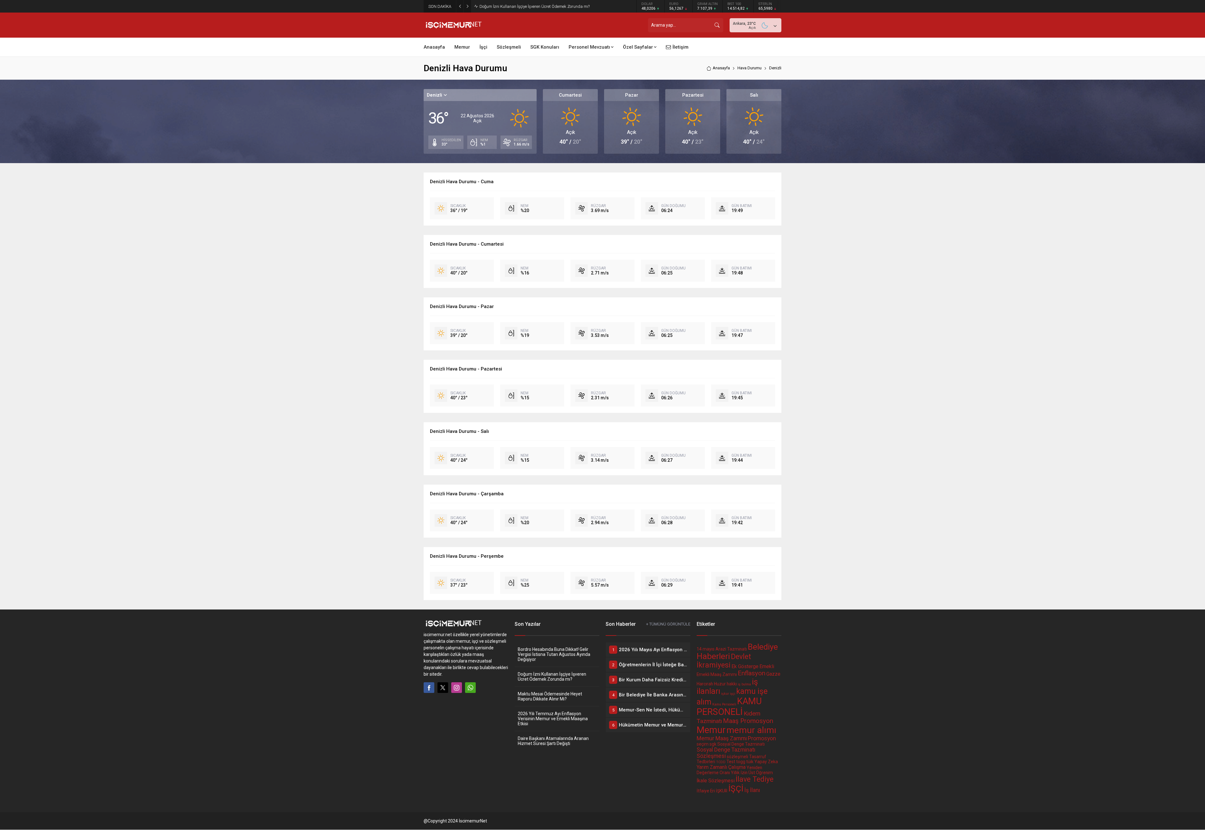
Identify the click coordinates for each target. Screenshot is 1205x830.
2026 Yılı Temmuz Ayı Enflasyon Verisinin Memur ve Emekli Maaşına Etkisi (553, 718)
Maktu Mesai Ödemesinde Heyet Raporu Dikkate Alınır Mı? (531, 6)
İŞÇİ (735, 788)
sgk (713, 744)
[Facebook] (429, 687)
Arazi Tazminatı (731, 649)
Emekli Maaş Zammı (717, 674)
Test (730, 761)
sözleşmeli (737, 756)
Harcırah (705, 683)
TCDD (721, 762)
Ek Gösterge (744, 666)
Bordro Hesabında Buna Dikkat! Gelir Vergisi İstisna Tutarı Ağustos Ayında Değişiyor (554, 654)
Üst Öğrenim (760, 772)
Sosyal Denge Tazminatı (741, 744)
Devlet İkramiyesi (724, 660)
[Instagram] (456, 687)
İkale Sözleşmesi (716, 781)
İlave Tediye (755, 779)
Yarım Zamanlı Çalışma (721, 767)
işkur (725, 694)
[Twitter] (442, 687)
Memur (711, 730)
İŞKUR (721, 790)
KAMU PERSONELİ (729, 706)
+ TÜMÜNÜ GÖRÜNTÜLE (668, 624)
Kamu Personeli (724, 704)
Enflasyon (751, 673)
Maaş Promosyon (748, 721)
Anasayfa (721, 68)
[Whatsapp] (470, 687)
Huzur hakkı (725, 683)
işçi (732, 694)
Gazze (773, 674)
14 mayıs (706, 649)
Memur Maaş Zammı (722, 738)
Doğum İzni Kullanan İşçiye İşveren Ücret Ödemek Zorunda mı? (552, 677)
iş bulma (744, 684)
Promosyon (762, 738)
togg (740, 761)
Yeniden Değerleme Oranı (729, 770)
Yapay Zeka (766, 761)
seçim (703, 744)
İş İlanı (752, 790)
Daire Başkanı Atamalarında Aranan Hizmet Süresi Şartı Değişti (553, 741)
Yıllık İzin (739, 772)
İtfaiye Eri (706, 790)
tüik (749, 761)
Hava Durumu (749, 68)
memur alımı (751, 730)
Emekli (766, 666)
